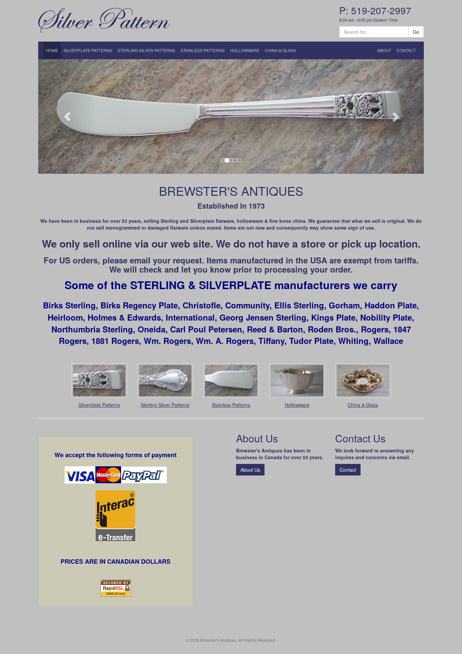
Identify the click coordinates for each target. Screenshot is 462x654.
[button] (67, 116)
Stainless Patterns (231, 404)
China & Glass (363, 404)
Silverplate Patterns (99, 404)
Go (416, 31)
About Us (250, 469)
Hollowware (297, 404)
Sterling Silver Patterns (165, 404)
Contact (348, 469)
